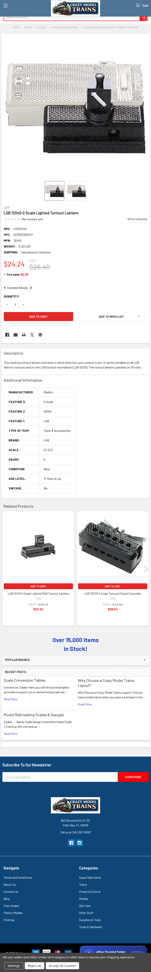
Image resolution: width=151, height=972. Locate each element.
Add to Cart (38, 586)
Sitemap (9, 920)
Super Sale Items (90, 877)
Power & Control (89, 891)
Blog (6, 898)
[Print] (23, 334)
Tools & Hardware (90, 927)
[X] (32, 334)
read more (10, 699)
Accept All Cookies (62, 966)
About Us (10, 884)
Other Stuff (86, 913)
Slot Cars (85, 906)
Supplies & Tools (90, 920)
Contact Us (11, 891)
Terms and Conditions (18, 877)
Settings (14, 966)
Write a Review (137, 219)
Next (146, 569)
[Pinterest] (40, 334)
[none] (75, 107)
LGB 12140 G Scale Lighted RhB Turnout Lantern (38, 593)
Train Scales (11, 906)
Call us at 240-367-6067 (75, 832)
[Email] (15, 334)
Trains (83, 884)
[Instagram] (79, 842)
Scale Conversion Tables (24, 680)
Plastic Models (13, 913)
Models (83, 898)
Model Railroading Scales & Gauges (34, 714)
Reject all (34, 966)
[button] (111, 316)
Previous (5, 569)
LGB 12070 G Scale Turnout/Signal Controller (112, 593)
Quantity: (12, 296)
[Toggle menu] (5, 5)
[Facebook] (7, 334)
